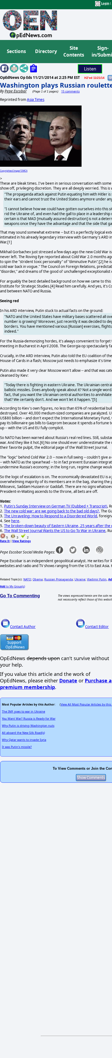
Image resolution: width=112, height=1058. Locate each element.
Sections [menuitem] (16, 51)
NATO (27, 579)
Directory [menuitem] (45, 51)
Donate (68, 680)
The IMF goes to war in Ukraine (23, 711)
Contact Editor (97, 626)
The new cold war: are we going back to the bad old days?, (52, 511)
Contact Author (23, 626)
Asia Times (35, 99)
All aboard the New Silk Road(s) (23, 733)
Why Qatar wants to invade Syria (24, 740)
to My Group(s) (12, 586)
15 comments (70, 91)
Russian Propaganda (58, 579)
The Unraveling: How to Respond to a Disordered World (50, 515)
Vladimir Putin (97, 579)
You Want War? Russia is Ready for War (28, 718)
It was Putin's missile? (17, 747)
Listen (90, 69)
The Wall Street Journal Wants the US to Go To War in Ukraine (54, 530)
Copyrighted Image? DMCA (13, 170)
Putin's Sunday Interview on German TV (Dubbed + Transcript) (55, 506)
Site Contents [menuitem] (73, 51)
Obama (38, 579)
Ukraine (79, 579)
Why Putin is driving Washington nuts (28, 726)
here (15, 520)
